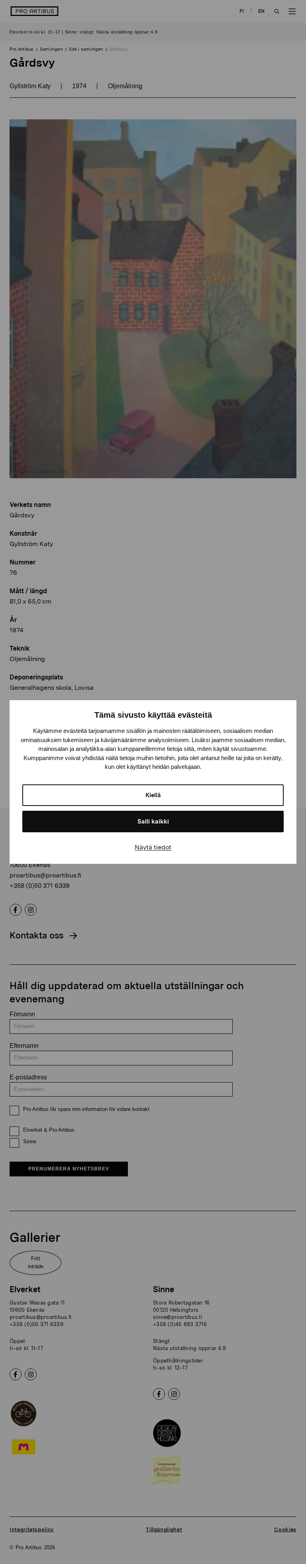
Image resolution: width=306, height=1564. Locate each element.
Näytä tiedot (153, 847)
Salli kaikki (153, 821)
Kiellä (153, 795)
